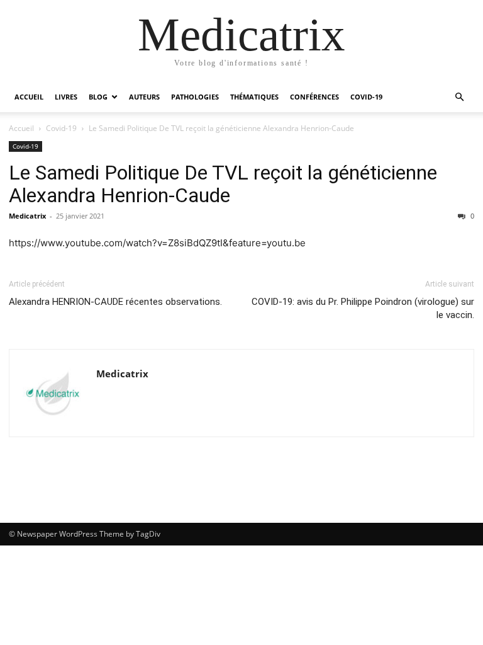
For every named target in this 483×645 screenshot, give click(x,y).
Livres (66, 96)
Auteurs (144, 96)
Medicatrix (27, 215)
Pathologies (195, 96)
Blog (98, 96)
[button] (459, 97)
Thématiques (254, 96)
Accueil (28, 96)
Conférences (314, 96)
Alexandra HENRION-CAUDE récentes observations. (115, 301)
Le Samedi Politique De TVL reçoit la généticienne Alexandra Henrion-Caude (223, 184)
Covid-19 (366, 96)
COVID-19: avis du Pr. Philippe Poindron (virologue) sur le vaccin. (363, 308)
